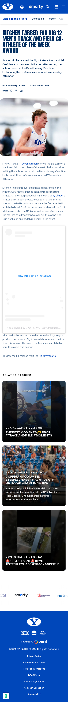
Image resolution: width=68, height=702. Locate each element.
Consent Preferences (34, 662)
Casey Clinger (55, 195)
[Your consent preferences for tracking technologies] (6, 696)
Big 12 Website (47, 356)
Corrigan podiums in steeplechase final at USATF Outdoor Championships (30, 479)
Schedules (38, 18)
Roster (52, 18)
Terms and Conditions (34, 668)
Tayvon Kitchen (29, 163)
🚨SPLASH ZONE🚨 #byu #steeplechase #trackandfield (32, 562)
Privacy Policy (34, 656)
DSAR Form (34, 675)
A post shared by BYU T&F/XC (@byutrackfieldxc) (34, 327)
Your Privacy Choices (34, 681)
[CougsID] (22, 6)
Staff (62, 18)
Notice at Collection (34, 688)
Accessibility (34, 694)
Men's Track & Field (16, 428)
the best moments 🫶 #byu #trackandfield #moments (29, 433)
